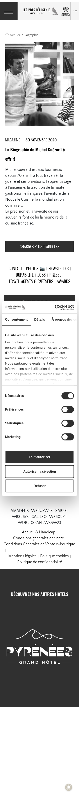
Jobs (41, 275)
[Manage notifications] (68, 787)
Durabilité (25, 275)
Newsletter (58, 268)
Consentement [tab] (16, 319)
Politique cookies (54, 556)
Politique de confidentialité (39, 562)
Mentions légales (22, 556)
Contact (15, 268)
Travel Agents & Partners (31, 281)
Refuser (40, 486)
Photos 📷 (35, 268)
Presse (55, 275)
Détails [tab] (39, 319)
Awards (63, 281)
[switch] (67, 409)
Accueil (15, 35)
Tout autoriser (39, 457)
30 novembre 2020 (41, 139)
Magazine (12, 139)
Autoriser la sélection (39, 471)
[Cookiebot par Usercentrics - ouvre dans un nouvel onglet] (56, 307)
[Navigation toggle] (74, 11)
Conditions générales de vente (38, 538)
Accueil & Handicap (38, 532)
